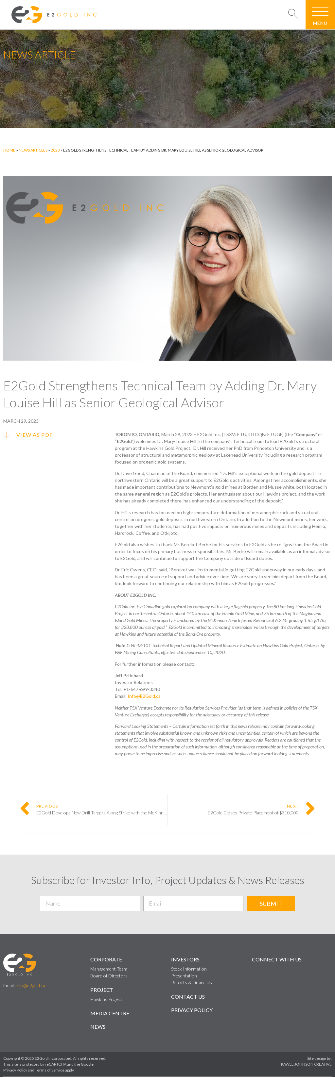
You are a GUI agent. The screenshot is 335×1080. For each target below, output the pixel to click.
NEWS (97, 1026)
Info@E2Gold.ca (144, 696)
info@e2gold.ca (30, 985)
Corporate (106, 959)
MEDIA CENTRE (109, 1013)
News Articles (33, 150)
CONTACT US (188, 996)
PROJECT (102, 990)
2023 (55, 150)
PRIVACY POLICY (192, 1010)
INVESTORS (185, 959)
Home (9, 150)
